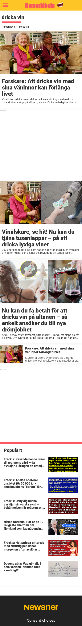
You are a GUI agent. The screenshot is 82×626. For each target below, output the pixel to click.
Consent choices (41, 620)
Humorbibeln (8, 26)
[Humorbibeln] (41, 5)
